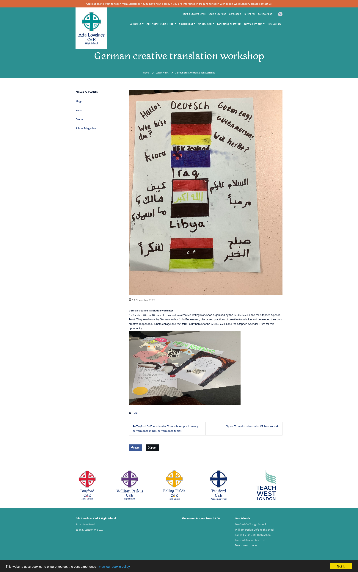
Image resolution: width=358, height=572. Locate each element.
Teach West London (246, 545)
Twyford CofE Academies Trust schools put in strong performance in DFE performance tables (166, 428)
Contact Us (274, 24)
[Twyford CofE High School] (87, 485)
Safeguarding (265, 13)
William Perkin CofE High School (254, 529)
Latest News (162, 72)
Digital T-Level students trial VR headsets (250, 426)
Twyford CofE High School (250, 524)
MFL (136, 413)
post (153, 447)
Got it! (341, 566)
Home (146, 72)
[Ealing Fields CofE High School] (174, 485)
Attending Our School (160, 24)
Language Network (229, 24)
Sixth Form (186, 24)
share (136, 447)
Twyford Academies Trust (250, 540)
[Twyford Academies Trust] (218, 485)
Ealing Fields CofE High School (253, 535)
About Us (136, 24)
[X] (280, 14)
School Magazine (86, 128)
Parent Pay (249, 13)
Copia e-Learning (217, 13)
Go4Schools (235, 13)
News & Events (253, 24)
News (79, 110)
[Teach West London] (266, 485)
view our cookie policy (114, 566)
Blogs (79, 101)
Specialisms (205, 24)
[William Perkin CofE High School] (129, 485)
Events (79, 119)
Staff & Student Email (194, 13)
